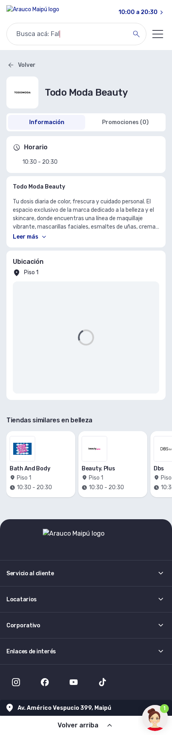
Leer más (25, 236)
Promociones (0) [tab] (125, 122)
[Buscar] (136, 34)
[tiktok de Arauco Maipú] (102, 682)
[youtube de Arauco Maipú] (73, 682)
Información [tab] (46, 122)
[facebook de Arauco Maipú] (44, 682)
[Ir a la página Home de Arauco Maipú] (32, 12)
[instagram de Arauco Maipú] (16, 682)
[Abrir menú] (158, 34)
